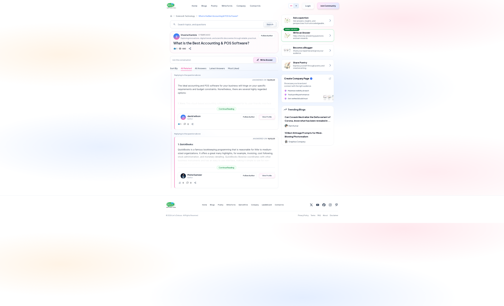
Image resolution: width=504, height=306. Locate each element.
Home (194, 6)
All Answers (200, 68)
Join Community (328, 6)
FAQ (319, 215)
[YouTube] (317, 204)
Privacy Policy (303, 215)
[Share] (190, 48)
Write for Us (227, 6)
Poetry (214, 6)
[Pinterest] (336, 204)
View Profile (267, 117)
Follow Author (267, 36)
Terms (313, 215)
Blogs (204, 6)
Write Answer (266, 60)
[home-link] (171, 16)
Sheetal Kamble (189, 35)
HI (296, 6)
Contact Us (255, 6)
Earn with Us (243, 205)
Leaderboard (267, 205)
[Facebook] (324, 204)
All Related (186, 68)
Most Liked (233, 68)
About (325, 215)
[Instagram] (330, 204)
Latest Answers (217, 68)
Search (270, 24)
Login (308, 6)
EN (291, 6)
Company (241, 6)
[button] (224, 60)
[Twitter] (311, 204)
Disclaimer (334, 215)
